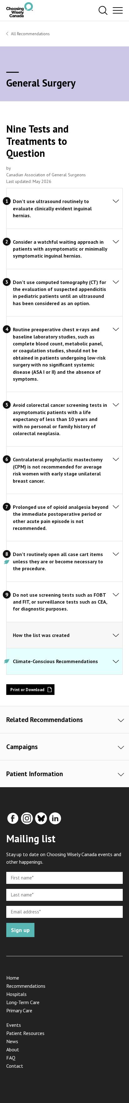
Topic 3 (114, 283)
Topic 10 (114, 628)
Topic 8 (114, 555)
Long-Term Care (22, 1002)
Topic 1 (114, 202)
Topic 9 (114, 596)
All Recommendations (30, 34)
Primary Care (19, 1010)
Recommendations (25, 985)
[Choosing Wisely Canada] (19, 15)
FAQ (10, 1057)
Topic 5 (114, 406)
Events (13, 1024)
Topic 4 (114, 330)
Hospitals (16, 994)
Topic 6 (114, 461)
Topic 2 (114, 243)
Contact (14, 1065)
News (12, 1041)
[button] (103, 10)
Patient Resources (25, 1033)
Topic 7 (114, 508)
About (12, 1049)
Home (12, 977)
